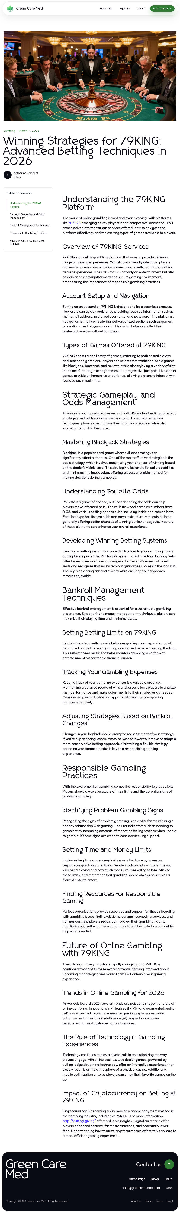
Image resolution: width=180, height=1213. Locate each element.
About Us (136, 1201)
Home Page (137, 1179)
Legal (170, 1201)
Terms (159, 1201)
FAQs (168, 1179)
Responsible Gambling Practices (28, 232)
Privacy (149, 1201)
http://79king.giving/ (79, 1121)
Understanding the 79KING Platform (25, 205)
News (155, 1179)
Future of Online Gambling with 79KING (27, 242)
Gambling (9, 130)
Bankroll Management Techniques (30, 225)
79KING (74, 223)
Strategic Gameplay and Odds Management (27, 216)
